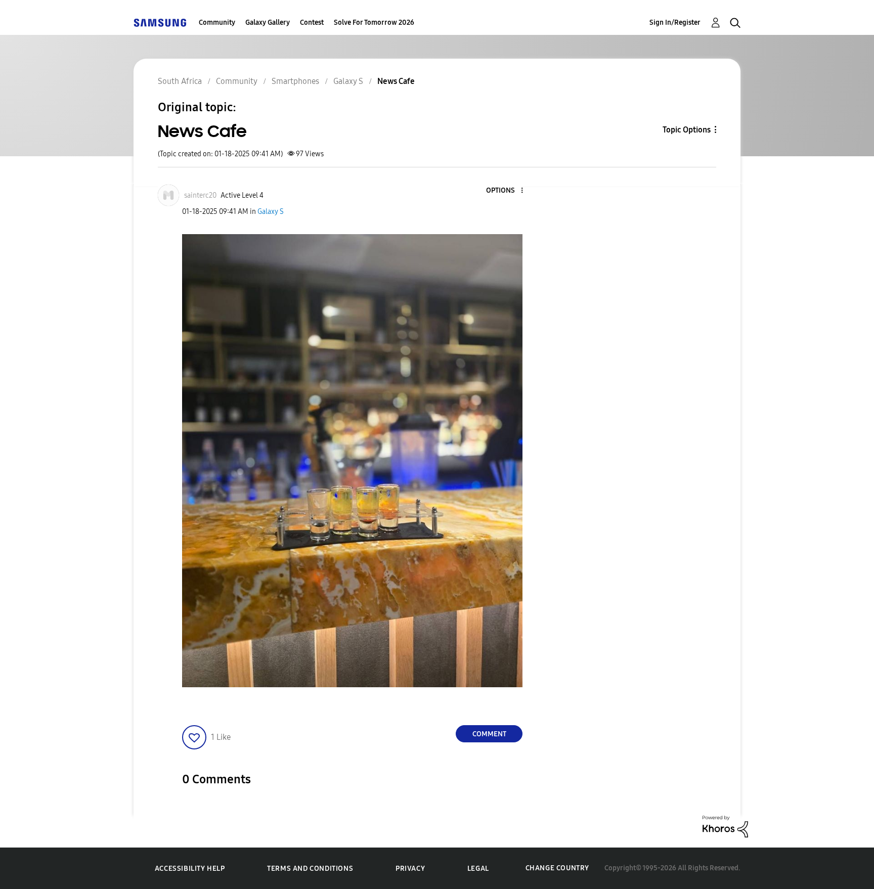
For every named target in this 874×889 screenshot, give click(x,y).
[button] (505, 191)
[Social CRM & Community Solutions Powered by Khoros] (725, 826)
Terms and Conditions (310, 868)
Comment (489, 734)
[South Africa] (160, 22)
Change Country (557, 868)
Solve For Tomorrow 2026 (374, 22)
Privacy (410, 868)
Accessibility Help (190, 868)
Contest (312, 22)
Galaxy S (270, 211)
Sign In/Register (675, 22)
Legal (478, 868)
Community (217, 22)
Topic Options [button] (687, 130)
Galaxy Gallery (267, 22)
